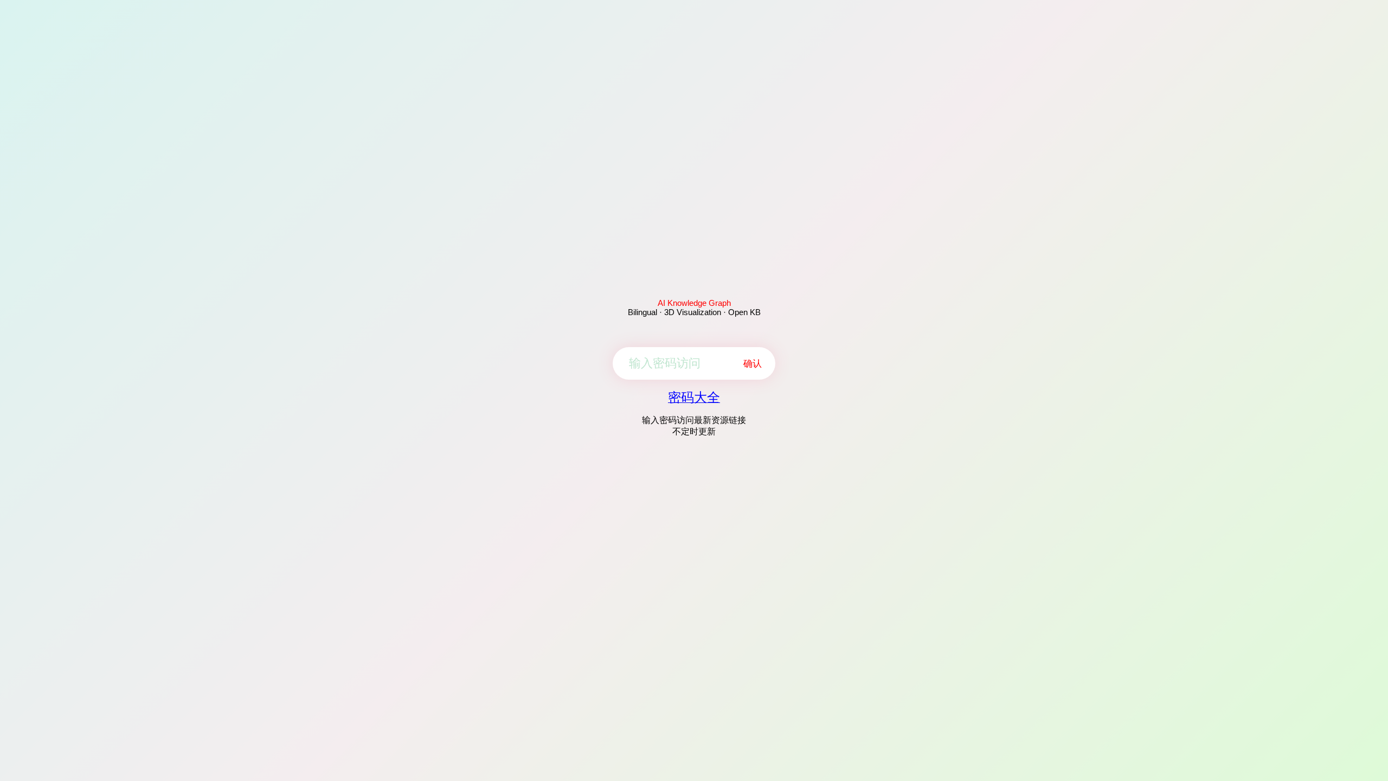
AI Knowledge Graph (694, 303)
